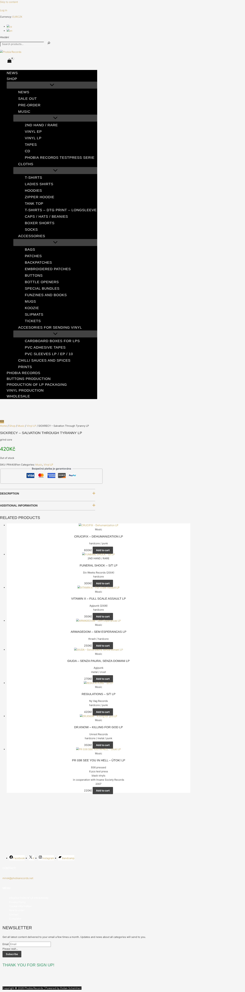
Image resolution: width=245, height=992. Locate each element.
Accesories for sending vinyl (50, 327)
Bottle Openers (42, 282)
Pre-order (29, 105)
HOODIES (33, 190)
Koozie (32, 308)
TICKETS (33, 321)
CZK (19, 16)
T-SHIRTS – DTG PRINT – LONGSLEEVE (61, 210)
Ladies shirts (39, 184)
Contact (13, 914)
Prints (25, 367)
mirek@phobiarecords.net (17, 878)
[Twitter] (6, 6)
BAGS (30, 249)
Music (24, 111)
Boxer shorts (39, 223)
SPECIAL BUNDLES (42, 288)
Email (5, 944)
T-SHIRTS (33, 177)
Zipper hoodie (39, 197)
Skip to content (9, 1)
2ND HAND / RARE (41, 125)
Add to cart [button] (103, 550)
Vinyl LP (33, 138)
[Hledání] (49, 43)
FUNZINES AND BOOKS (46, 295)
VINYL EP (33, 131)
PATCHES (33, 256)
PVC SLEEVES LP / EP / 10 (49, 354)
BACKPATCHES (38, 262)
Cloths (25, 164)
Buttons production (29, 379)
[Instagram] (11, 6)
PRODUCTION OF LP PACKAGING (37, 384)
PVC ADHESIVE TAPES (45, 347)
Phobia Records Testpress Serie (59, 157)
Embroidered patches (48, 269)
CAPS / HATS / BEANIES (46, 216)
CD (27, 151)
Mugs (30, 301)
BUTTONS (34, 275)
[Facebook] (1, 6)
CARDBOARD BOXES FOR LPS (52, 341)
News (12, 73)
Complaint (15, 918)
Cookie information (20, 906)
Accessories (31, 236)
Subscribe (12, 954)
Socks (31, 229)
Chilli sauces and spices (44, 360)
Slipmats (34, 314)
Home (3, 425)
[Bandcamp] (16, 6)
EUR (14, 16)
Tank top (34, 203)
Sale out (27, 98)
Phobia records (23, 373)
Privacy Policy (17, 902)
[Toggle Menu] (52, 85)
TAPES (31, 144)
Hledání (4, 37)
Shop (12, 79)
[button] (19, 79)
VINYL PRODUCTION (25, 390)
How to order (17, 910)
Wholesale (18, 396)
